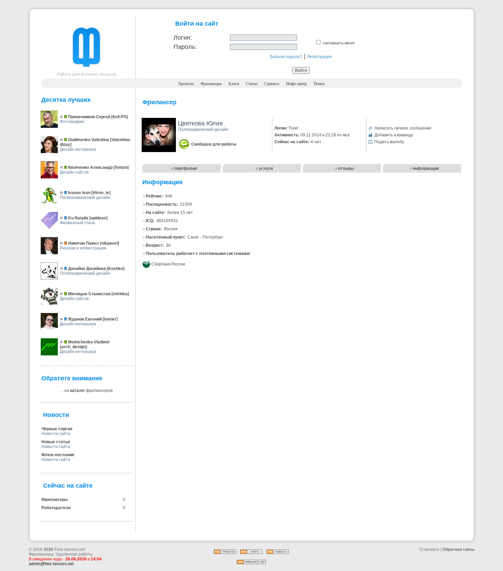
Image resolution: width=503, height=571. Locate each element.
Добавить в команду (393, 135)
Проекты (186, 83)
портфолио (185, 168)
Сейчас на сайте (68, 485)
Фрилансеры (211, 83)
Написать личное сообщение (402, 128)
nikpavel (109, 243)
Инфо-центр (296, 83)
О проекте (429, 549)
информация (426, 168)
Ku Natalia (78, 218)
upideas (98, 218)
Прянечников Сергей (89, 116)
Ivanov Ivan (79, 192)
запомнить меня (338, 43)
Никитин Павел (83, 243)
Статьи (251, 83)
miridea (120, 293)
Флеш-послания (57, 454)
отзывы (346, 168)
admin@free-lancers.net (51, 563)
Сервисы (271, 83)
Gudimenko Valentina (88, 139)
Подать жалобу (389, 141)
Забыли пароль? (286, 56)
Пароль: (185, 46)
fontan (121, 167)
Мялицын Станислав (89, 293)
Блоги (234, 83)
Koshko (115, 268)
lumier (110, 319)
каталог (77, 390)
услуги (266, 168)
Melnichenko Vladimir (89, 342)
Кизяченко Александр (90, 167)
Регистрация (319, 56)
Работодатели (55, 507)
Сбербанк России (168, 264)
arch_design (73, 346)
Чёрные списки (56, 428)
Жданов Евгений (85, 319)
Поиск (319, 83)
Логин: (182, 37)
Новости (56, 414)
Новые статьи (55, 441)
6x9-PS (120, 116)
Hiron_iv (101, 192)
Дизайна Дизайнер (87, 268)
